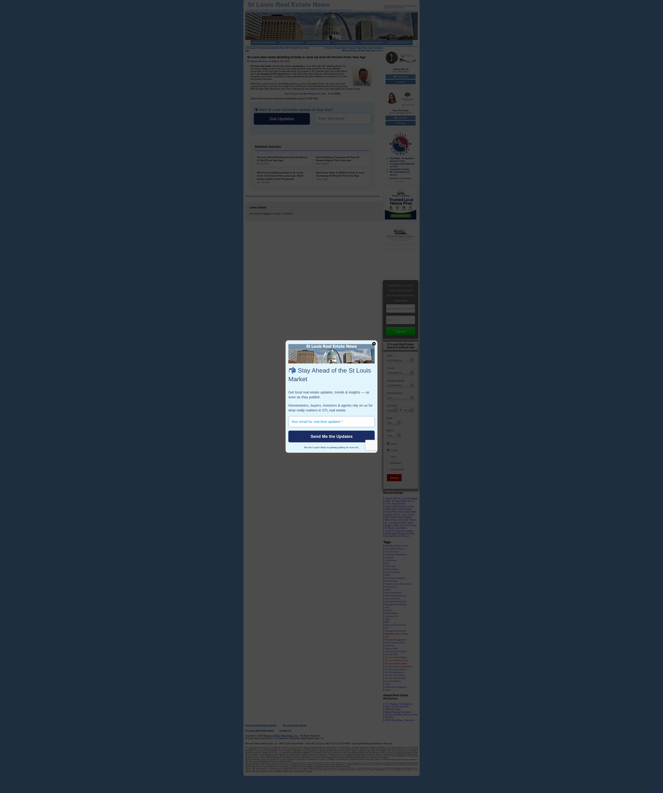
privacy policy (337, 447)
